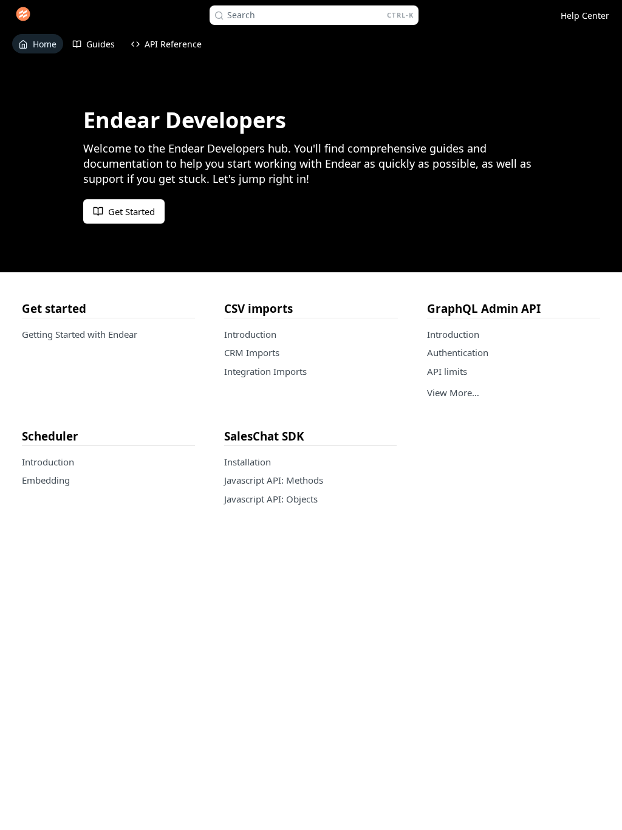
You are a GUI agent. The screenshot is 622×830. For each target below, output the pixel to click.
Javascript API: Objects (271, 499)
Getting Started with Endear (79, 334)
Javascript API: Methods (273, 480)
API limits (447, 371)
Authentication (457, 352)
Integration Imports (265, 371)
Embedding (46, 480)
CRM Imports (251, 352)
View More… (453, 392)
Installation (247, 462)
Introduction (250, 334)
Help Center (585, 15)
